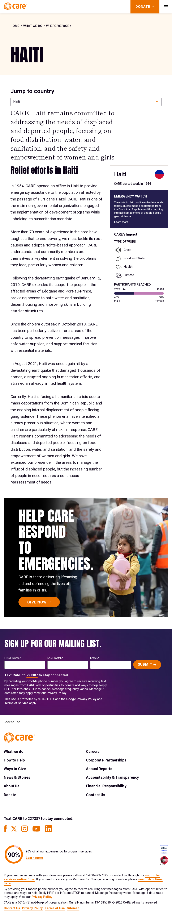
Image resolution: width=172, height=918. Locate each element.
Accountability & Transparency (112, 777)
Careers (92, 751)
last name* (55, 657)
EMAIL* (94, 657)
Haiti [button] (16, 102)
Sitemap (73, 908)
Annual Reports (99, 769)
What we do (32, 26)
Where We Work (58, 26)
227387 (32, 675)
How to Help (14, 760)
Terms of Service (16, 703)
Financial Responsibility (106, 786)
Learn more (121, 222)
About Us (11, 786)
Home (15, 26)
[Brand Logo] (15, 7)
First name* (12, 657)
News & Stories (17, 777)
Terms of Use (55, 908)
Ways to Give (15, 769)
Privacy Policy (56, 693)
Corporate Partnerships (106, 760)
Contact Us (95, 795)
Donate (10, 795)
